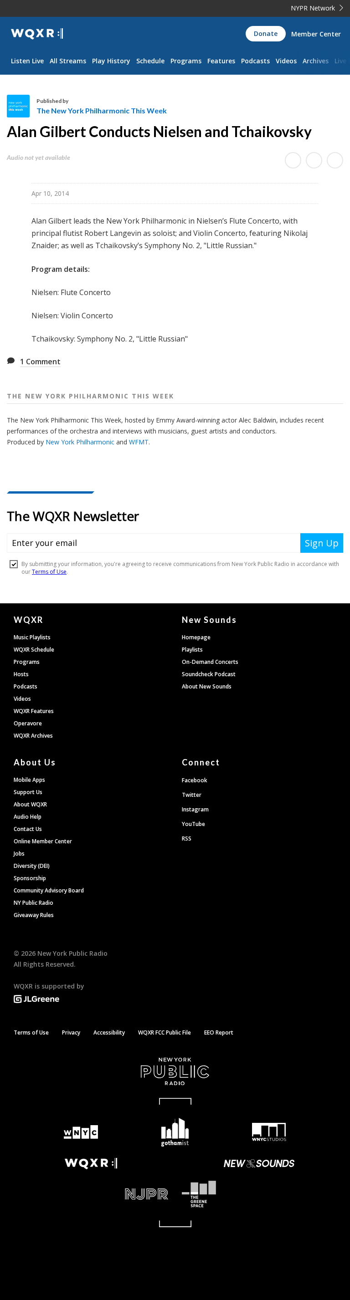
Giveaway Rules (34, 915)
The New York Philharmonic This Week (101, 110)
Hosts (21, 674)
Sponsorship (30, 878)
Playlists (192, 649)
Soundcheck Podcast (209, 674)
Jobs (19, 853)
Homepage (196, 637)
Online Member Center (43, 841)
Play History (111, 60)
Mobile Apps (29, 780)
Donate (266, 33)
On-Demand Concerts (210, 662)
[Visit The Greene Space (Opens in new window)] (259, 1194)
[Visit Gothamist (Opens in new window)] (175, 1132)
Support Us (28, 792)
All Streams (68, 60)
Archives (316, 60)
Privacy (71, 1032)
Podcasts (255, 60)
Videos (286, 60)
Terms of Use (31, 1032)
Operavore (28, 723)
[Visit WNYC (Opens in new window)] (81, 1132)
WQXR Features (34, 711)
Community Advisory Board (49, 890)
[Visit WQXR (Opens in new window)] (91, 1163)
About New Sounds (207, 686)
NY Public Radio (33, 903)
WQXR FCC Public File (164, 1032)
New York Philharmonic (80, 442)
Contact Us (28, 829)
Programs (185, 60)
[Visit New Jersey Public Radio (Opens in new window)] (91, 1194)
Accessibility (109, 1032)
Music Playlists (32, 637)
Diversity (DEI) (32, 866)
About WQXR (30, 804)
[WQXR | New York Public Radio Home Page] (37, 34)
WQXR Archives (33, 735)
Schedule (150, 60)
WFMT (139, 442)
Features (221, 60)
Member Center (316, 34)
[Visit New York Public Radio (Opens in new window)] (175, 1071)
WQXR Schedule (34, 649)
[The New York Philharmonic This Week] (21, 106)
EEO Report (218, 1032)
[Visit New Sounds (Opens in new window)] (259, 1163)
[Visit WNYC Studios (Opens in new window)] (269, 1132)
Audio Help (27, 817)
